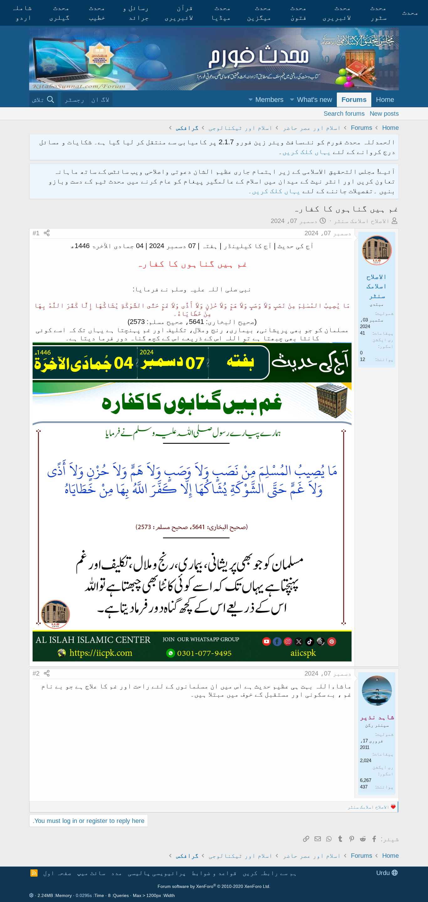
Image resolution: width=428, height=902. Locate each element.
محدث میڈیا (221, 12)
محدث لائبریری (336, 12)
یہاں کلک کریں (306, 152)
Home (385, 99)
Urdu (384, 872)
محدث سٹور (378, 12)
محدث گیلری (59, 12)
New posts (384, 113)
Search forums (344, 113)
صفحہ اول (57, 872)
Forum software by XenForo (214, 886)
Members (269, 99)
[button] (292, 100)
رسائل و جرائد (136, 12)
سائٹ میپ (91, 872)
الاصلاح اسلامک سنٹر (361, 220)
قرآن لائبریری (178, 12)
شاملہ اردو (21, 12)
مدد (116, 872)
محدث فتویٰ (298, 12)
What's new (314, 99)
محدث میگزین (259, 12)
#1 (36, 233)
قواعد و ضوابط (214, 872)
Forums (354, 99)
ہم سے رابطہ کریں (270, 872)
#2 (36, 673)
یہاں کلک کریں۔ (275, 191)
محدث (410, 12)
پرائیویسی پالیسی (157, 872)
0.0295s (84, 895)
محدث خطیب (97, 12)
